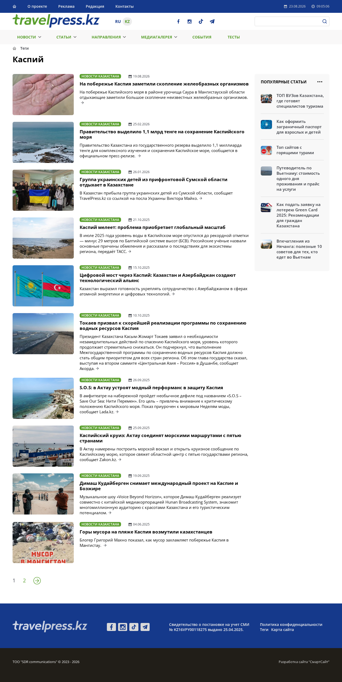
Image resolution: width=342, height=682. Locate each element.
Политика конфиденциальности (291, 624)
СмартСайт (319, 661)
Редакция (95, 6)
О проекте (37, 6)
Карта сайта (282, 629)
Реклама (66, 6)
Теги (264, 629)
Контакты (124, 6)
